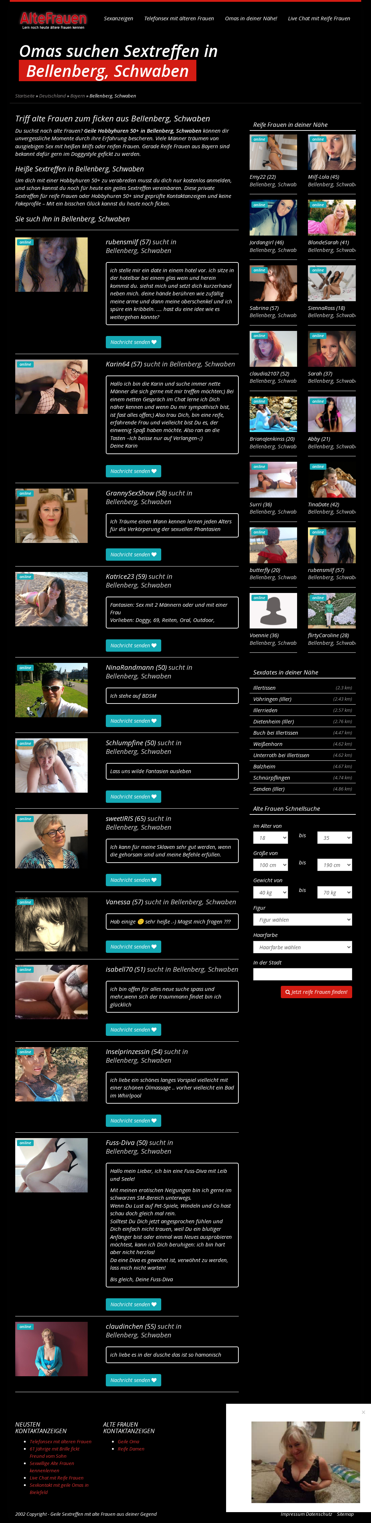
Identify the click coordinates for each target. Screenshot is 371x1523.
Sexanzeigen (118, 18)
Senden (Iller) (302, 788)
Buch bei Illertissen (302, 732)
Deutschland (52, 95)
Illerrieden (302, 710)
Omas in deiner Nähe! (251, 18)
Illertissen (302, 687)
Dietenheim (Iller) (302, 721)
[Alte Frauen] (53, 18)
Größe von (265, 852)
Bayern (77, 95)
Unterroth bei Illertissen (302, 755)
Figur (259, 907)
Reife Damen (131, 1448)
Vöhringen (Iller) (302, 698)
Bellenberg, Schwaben (138, 250)
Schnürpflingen (302, 777)
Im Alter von (267, 825)
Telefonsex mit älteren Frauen (179, 18)
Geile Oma (128, 1441)
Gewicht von (268, 880)
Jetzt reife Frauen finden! (318, 991)
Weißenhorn (302, 743)
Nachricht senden (131, 342)
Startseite (25, 95)
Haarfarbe (265, 934)
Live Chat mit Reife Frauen (319, 18)
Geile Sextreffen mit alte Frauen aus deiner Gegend (103, 1514)
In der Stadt (267, 962)
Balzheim (302, 766)
